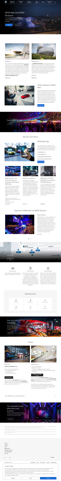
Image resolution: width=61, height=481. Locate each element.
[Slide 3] (31, 238)
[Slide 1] (28, 238)
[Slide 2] (30, 238)
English (53, 457)
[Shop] (55, 2)
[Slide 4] (32, 238)
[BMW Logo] (6, 2)
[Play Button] (59, 32)
